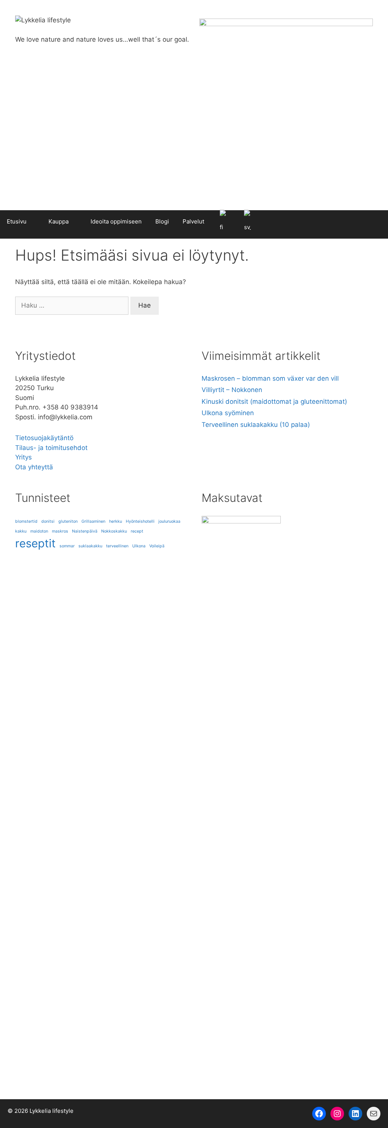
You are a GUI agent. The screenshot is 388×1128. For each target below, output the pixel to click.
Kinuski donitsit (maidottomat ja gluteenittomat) (274, 401)
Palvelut (193, 221)
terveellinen (117, 546)
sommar (67, 546)
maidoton (39, 531)
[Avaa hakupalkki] (359, 221)
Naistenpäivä (84, 531)
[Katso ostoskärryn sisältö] (379, 221)
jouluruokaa (169, 521)
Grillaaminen (93, 521)
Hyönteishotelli (140, 521)
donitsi (48, 521)
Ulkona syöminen (228, 413)
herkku (115, 521)
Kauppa (58, 221)
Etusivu (17, 221)
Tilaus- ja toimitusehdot (51, 448)
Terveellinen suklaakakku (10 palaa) (256, 424)
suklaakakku (90, 546)
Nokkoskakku (114, 531)
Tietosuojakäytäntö (44, 438)
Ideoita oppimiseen (116, 221)
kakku (21, 531)
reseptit (35, 543)
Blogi (162, 221)
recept (137, 531)
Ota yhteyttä (34, 467)
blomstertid (26, 521)
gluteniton (68, 521)
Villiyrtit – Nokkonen (232, 390)
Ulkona (139, 546)
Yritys (23, 457)
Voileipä (156, 546)
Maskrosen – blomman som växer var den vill (270, 378)
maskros (60, 531)
